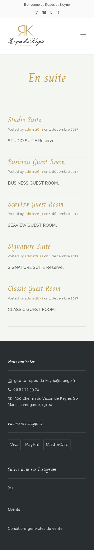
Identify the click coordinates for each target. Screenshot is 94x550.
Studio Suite (24, 119)
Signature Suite (29, 246)
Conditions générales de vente (35, 528)
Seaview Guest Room (35, 204)
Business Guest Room (36, 162)
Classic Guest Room (34, 288)
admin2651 (34, 129)
